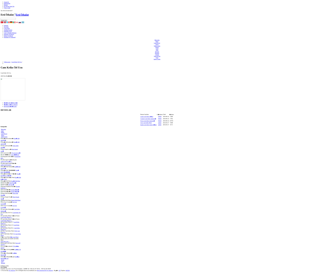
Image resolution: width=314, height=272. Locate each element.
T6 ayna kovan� (15, 153)
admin (159, 122)
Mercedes (3, 129)
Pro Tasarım (12, 270)
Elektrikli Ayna (8, 31)
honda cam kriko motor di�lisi (148, 125)
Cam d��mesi (15, 154)
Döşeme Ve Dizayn (9, 34)
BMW (2, 132)
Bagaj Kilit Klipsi (15, 200)
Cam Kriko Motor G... (6, 217)
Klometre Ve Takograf (9, 37)
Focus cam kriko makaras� (147, 121)
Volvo (2, 135)
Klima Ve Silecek (8, 36)
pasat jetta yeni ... (5, 241)
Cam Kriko (7, 28)
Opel (2, 261)
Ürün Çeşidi (7, 8)
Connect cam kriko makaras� (148, 118)
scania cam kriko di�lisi (146, 116)
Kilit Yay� (11, 184)
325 (60, 270)
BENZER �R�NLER (10, 106)
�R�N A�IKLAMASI (10, 104)
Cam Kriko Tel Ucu (16, 62)
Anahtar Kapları (8, 30)
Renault (3, 263)
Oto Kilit (6, 27)
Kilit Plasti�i (12, 183)
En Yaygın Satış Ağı (9, 6)
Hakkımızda (7, 3)
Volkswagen (7, 62)
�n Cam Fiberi (14, 237)
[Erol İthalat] (21, 14)
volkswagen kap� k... (6, 161)
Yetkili (159, 116)
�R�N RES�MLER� (10, 103)
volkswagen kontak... (6, 165)
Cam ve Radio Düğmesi (10, 33)
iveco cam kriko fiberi (146, 122)
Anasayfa (6, 2)
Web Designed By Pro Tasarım (45, 270)
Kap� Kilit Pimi (15, 181)
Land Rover (4, 134)
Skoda (2, 260)
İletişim (6, 5)
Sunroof (6, 25)
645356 (68, 270)
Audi (2, 131)
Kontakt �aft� (15, 189)
